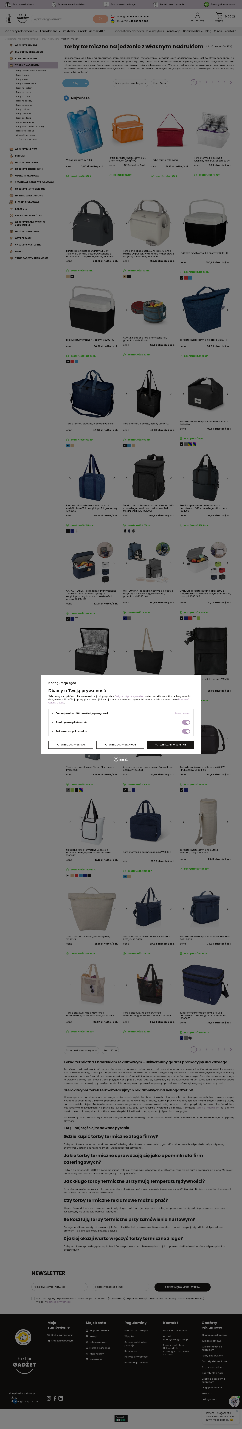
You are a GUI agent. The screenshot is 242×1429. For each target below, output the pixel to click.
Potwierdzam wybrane (71, 744)
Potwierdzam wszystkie (170, 744)
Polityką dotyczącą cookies (129, 696)
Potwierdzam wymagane (120, 744)
